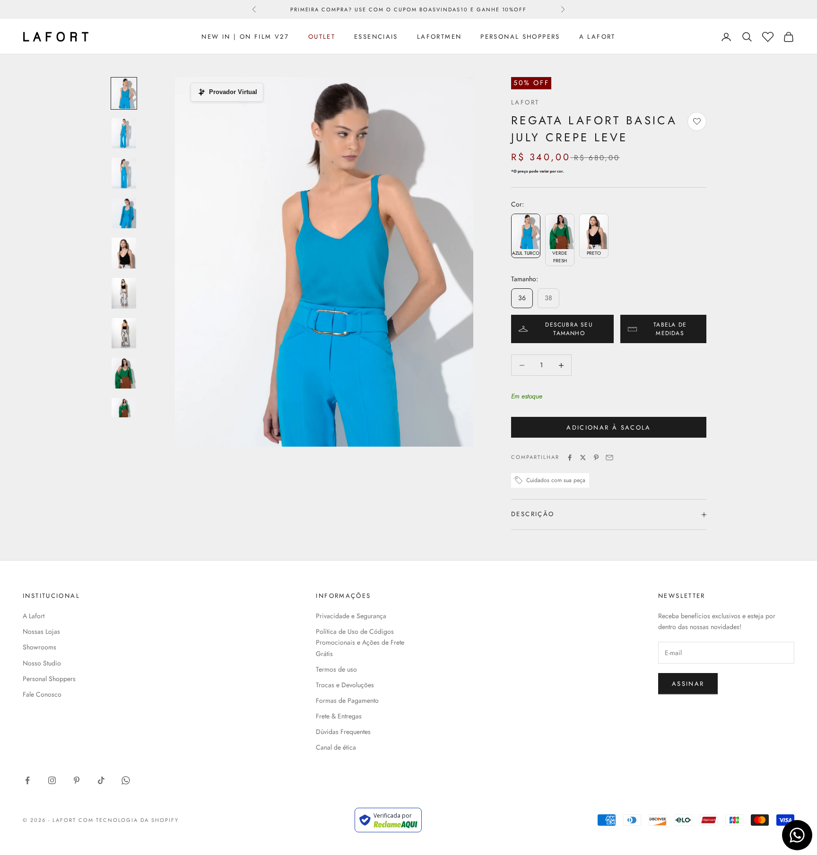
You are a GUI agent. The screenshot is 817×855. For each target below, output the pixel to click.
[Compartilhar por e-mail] (609, 457)
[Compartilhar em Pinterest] (596, 457)
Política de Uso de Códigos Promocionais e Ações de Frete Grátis (360, 642)
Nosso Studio (42, 663)
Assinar (688, 683)
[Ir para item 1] (124, 93)
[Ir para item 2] (124, 133)
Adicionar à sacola (608, 427)
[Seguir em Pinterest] (76, 780)
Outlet (321, 36)
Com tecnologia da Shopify (128, 820)
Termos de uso (336, 669)
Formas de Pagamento (347, 700)
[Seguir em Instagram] (52, 780)
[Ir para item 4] (124, 213)
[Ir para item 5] (124, 253)
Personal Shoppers (520, 36)
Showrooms (39, 647)
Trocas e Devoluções (345, 685)
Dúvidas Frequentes (343, 731)
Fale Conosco (42, 694)
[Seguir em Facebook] (27, 780)
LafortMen (439, 36)
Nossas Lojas (41, 631)
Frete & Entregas (339, 716)
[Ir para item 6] (124, 293)
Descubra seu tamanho (568, 328)
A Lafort (597, 36)
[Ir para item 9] (124, 413)
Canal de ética (336, 747)
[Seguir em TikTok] (101, 780)
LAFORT (525, 102)
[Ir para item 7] (124, 333)
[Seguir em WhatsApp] (125, 780)
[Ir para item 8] (124, 373)
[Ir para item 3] (124, 173)
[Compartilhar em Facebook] (570, 457)
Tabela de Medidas (670, 328)
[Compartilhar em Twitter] (583, 457)
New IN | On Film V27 (245, 36)
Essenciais (376, 36)
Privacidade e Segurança (351, 616)
